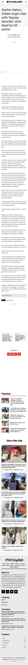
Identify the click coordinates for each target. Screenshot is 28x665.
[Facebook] (8, 354)
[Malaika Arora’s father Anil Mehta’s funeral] (5, 423)
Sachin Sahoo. (9, 300)
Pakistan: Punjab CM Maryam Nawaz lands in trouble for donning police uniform (20, 338)
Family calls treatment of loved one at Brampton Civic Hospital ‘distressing (17, 416)
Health (11, 565)
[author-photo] (3, 469)
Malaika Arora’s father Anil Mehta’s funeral (17, 423)
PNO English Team (15, 35)
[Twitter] (12, 354)
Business (22, 563)
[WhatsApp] (19, 354)
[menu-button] (2, 2)
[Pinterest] (15, 354)
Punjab (12, 563)
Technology (17, 565)
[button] (26, 2)
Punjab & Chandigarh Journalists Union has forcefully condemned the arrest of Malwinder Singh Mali (17, 402)
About (3, 599)
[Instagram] (7, 591)
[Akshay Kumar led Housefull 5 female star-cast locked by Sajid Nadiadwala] (5, 430)
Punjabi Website (14, 567)
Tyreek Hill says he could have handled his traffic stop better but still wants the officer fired (18, 409)
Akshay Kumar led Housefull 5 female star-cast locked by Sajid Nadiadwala (18, 430)
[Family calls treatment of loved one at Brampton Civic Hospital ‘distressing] (5, 416)
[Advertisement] (14, 57)
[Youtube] (16, 591)
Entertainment (5, 565)
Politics (17, 563)
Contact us (5, 602)
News (14, 31)
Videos (23, 565)
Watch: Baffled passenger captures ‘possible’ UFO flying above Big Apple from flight (7, 338)
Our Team (4, 605)
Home (3, 563)
